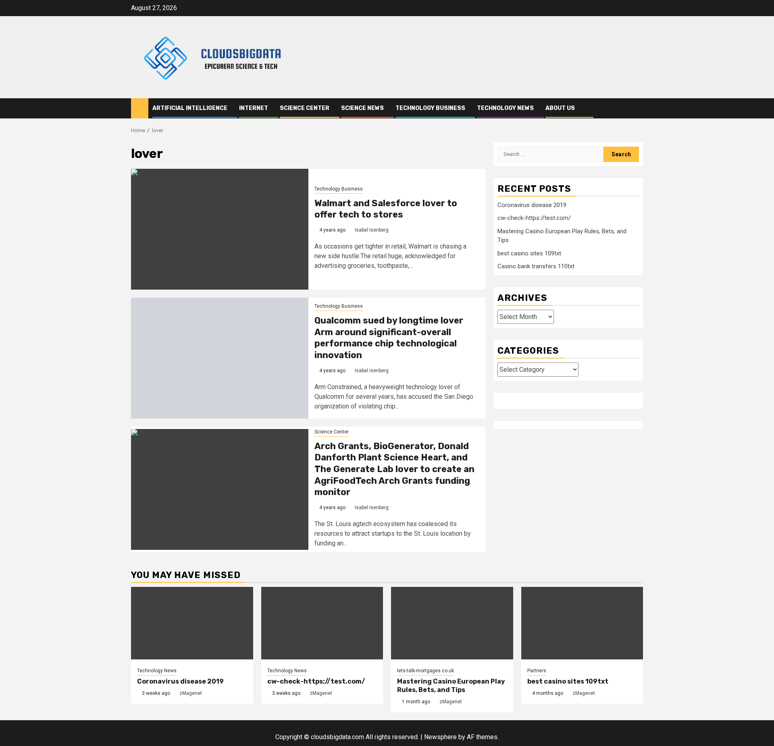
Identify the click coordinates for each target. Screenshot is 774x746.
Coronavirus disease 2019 (531, 205)
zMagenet (190, 693)
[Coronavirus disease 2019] (192, 623)
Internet (253, 108)
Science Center (304, 108)
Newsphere (440, 737)
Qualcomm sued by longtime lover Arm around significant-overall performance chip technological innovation (388, 338)
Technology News (505, 108)
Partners (536, 670)
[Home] (140, 108)
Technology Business (430, 108)
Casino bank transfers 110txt (535, 266)
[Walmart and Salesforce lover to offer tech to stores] (219, 229)
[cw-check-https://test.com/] (322, 623)
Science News (362, 108)
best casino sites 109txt (529, 253)
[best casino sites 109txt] (582, 623)
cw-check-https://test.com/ (534, 218)
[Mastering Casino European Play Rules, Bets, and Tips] (452, 623)
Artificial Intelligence (189, 108)
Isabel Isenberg (372, 230)
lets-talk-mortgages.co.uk (425, 670)
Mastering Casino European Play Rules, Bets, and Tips (451, 686)
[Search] (637, 108)
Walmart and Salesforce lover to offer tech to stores (385, 209)
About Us (560, 108)
